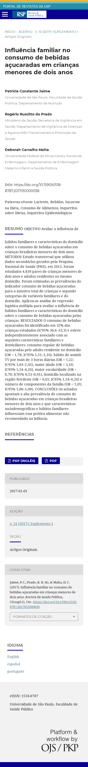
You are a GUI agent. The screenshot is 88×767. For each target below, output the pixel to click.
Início (10, 32)
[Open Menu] (5, 14)
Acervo (25, 32)
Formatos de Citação (32, 617)
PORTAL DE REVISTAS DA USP (27, 6)
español (13, 664)
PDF (53, 461)
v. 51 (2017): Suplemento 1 (56, 32)
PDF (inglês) (23, 461)
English (13, 656)
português (15, 671)
